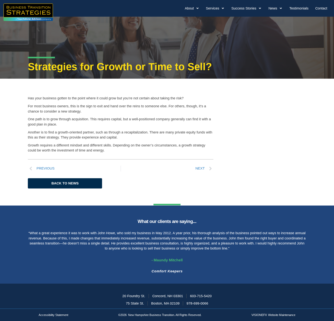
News (272, 8)
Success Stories (243, 8)
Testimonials (298, 8)
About (189, 8)
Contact (321, 8)
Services (212, 8)
